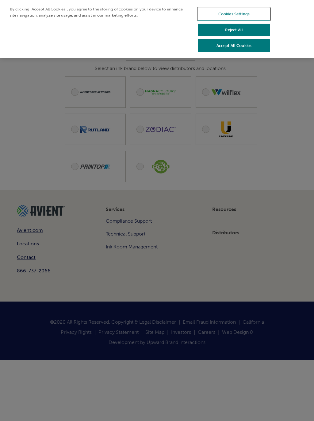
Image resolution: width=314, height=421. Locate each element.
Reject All (234, 30)
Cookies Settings (234, 14)
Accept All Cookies (233, 45)
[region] (157, 29)
